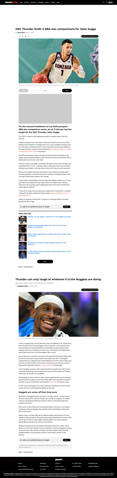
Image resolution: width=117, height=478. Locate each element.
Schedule (33, 2)
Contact (57, 463)
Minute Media (10, 473)
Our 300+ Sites (77, 463)
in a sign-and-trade (46, 365)
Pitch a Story (22, 466)
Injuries (53, 2)
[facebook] (103, 2)
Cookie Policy (76, 466)
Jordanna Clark (23, 286)
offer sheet (53, 382)
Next (66, 90)
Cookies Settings (60, 469)
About (20, 463)
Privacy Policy (44, 466)
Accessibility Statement (25, 469)
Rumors (26, 2)
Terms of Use (59, 466)
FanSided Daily (93, 463)
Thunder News (28, 267)
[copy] (28, 36)
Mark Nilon (21, 32)
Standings (41, 2)
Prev (23, 90)
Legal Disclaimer (93, 466)
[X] (107, 2)
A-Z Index (43, 469)
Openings (43, 463)
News (21, 2)
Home (20, 267)
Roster (47, 2)
